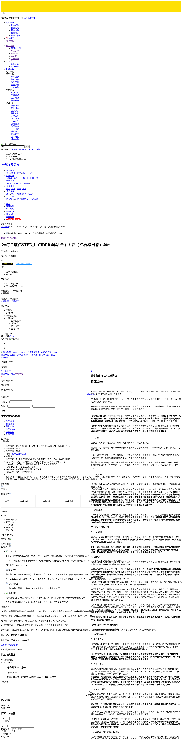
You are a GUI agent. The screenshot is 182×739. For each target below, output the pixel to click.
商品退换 (15, 53)
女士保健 (15, 85)
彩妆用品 (15, 108)
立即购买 (5, 301)
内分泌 (26, 183)
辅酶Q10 (24, 199)
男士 (8, 194)
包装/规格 (10, 424)
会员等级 (15, 64)
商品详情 (10, 421)
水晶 (30, 194)
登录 (25, 18)
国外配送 (15, 56)
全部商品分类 (11, 164)
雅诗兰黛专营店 (8, 374)
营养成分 (10, 196)
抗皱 (30, 173)
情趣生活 (17, 183)
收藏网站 (10, 69)
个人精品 (15, 87)
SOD (17, 199)
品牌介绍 (10, 426)
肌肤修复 (15, 113)
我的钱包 (15, 30)
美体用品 (15, 137)
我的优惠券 (16, 35)
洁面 (8, 173)
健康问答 (15, 100)
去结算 (4, 645)
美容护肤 (15, 79)
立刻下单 (5, 737)
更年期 (9, 183)
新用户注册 (16, 48)
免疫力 (16, 178)
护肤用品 (15, 105)
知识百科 (15, 92)
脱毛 (24, 194)
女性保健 (10, 181)
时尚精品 (15, 139)
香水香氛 (15, 131)
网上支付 (15, 51)
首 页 (8, 204)
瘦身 (13, 189)
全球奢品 (10, 209)
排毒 (32, 178)
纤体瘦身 (15, 121)
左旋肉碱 (34, 199)
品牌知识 (15, 95)
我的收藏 (15, 28)
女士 (13, 194)
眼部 (19, 173)
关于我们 (15, 59)
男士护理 (15, 118)
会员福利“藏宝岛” (14, 219)
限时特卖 (10, 206)
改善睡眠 (25, 178)
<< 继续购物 (12, 645)
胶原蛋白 (10, 199)
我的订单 (15, 25)
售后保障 (10, 434)
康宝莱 (27, 149)
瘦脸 (24, 189)
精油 (19, 194)
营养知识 (15, 98)
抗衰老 (9, 178)
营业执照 (19, 374)
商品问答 (10, 432)
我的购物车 (7, 224)
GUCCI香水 (36, 149)
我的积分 (15, 33)
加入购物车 (14, 301)
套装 (13, 173)
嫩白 (24, 173)
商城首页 (5, 227)
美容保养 (15, 111)
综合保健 (15, 77)
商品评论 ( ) (11, 429)
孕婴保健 (15, 126)
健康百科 (10, 214)
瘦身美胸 (15, 82)
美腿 (19, 189)
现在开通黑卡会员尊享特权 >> (24, 264)
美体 (8, 189)
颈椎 (38, 178)
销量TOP (10, 217)
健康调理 (15, 124)
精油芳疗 (15, 134)
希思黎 (14, 149)
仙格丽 (21, 149)
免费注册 (32, 18)
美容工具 (15, 116)
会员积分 (15, 66)
